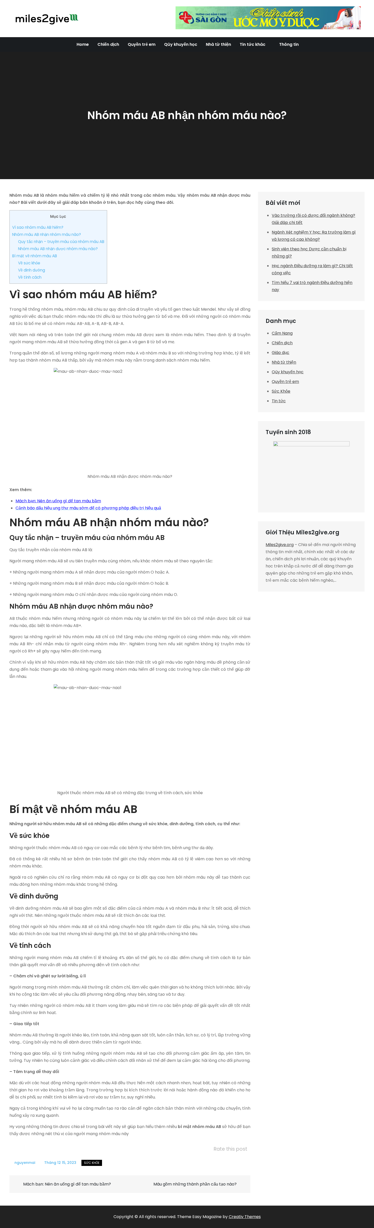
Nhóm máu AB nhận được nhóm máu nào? (58, 248)
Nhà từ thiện (218, 44)
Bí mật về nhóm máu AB (35, 256)
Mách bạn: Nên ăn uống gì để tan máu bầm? (67, 1184)
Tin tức (279, 401)
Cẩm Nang (282, 333)
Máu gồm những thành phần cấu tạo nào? (195, 1184)
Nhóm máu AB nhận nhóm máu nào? (46, 234)
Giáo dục (280, 352)
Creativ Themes (245, 1217)
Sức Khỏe (91, 1163)
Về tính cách (29, 277)
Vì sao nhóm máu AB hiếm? (37, 227)
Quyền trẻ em (141, 44)
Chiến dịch (108, 44)
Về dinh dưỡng (31, 270)
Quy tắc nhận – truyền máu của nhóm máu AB (61, 241)
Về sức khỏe (29, 263)
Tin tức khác (252, 44)
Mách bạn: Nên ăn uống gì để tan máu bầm (58, 501)
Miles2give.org (280, 545)
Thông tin (289, 44)
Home (83, 44)
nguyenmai (25, 1162)
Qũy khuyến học (180, 44)
